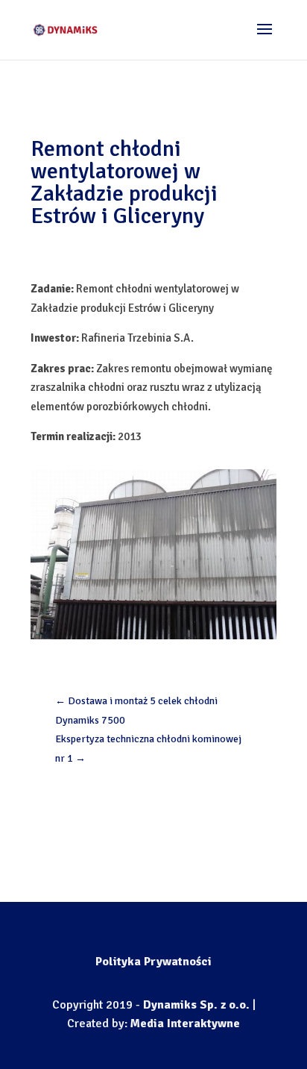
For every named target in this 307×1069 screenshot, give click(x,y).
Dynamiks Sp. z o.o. (196, 1004)
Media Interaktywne (185, 1023)
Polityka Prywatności (153, 961)
